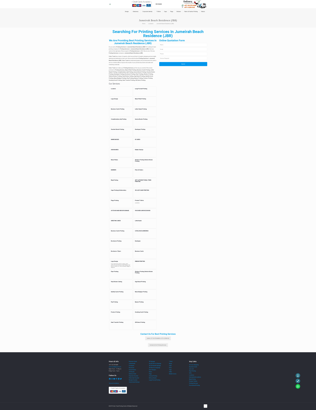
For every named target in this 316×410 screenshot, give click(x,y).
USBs (170, 371)
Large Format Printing (141, 88)
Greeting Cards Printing (141, 312)
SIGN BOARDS (114, 149)
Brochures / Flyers (116, 251)
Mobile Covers (172, 373)
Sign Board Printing (140, 281)
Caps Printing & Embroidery (118, 190)
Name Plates (114, 159)
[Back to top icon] (205, 406)
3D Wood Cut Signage (154, 367)
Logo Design (114, 98)
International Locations (195, 377)
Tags (170, 369)
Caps (170, 365)
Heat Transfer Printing (117, 322)
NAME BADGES (115, 139)
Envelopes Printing (140, 129)
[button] (298, 386)
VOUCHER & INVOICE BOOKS (142, 210)
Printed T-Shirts (139, 200)
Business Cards (139, 251)
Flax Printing (114, 302)
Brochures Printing (116, 241)
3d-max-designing (194, 364)
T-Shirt (170, 361)
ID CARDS (137, 139)
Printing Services (193, 383)
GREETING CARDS (116, 220)
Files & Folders (139, 170)
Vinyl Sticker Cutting (116, 281)
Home (143, 23)
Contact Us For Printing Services (158, 345)
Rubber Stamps (139, 149)
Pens (170, 367)
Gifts (190, 373)
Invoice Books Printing (141, 119)
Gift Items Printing (140, 322)
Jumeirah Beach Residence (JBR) (165, 23)
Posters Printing (115, 312)
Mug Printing (114, 180)
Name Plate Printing (140, 98)
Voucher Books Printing (117, 129)
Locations (150, 23)
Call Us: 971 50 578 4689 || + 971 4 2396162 (158, 338)
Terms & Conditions (114, 383)
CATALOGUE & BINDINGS (141, 231)
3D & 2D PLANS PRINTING (142, 190)
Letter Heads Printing (141, 109)
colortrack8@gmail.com (115, 366)
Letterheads (138, 220)
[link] (127, 15)
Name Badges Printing (141, 291)
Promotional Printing (194, 385)
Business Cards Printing (117, 109)
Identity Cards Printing (117, 291)
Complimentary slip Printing (118, 119)
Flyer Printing (114, 271)
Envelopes (138, 241)
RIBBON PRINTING (140, 261)
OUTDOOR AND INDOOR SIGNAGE (120, 210)
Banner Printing (139, 302)
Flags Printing (115, 200)
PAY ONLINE (159, 4)
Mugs (170, 363)
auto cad (191, 369)
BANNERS (113, 170)
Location (113, 88)
